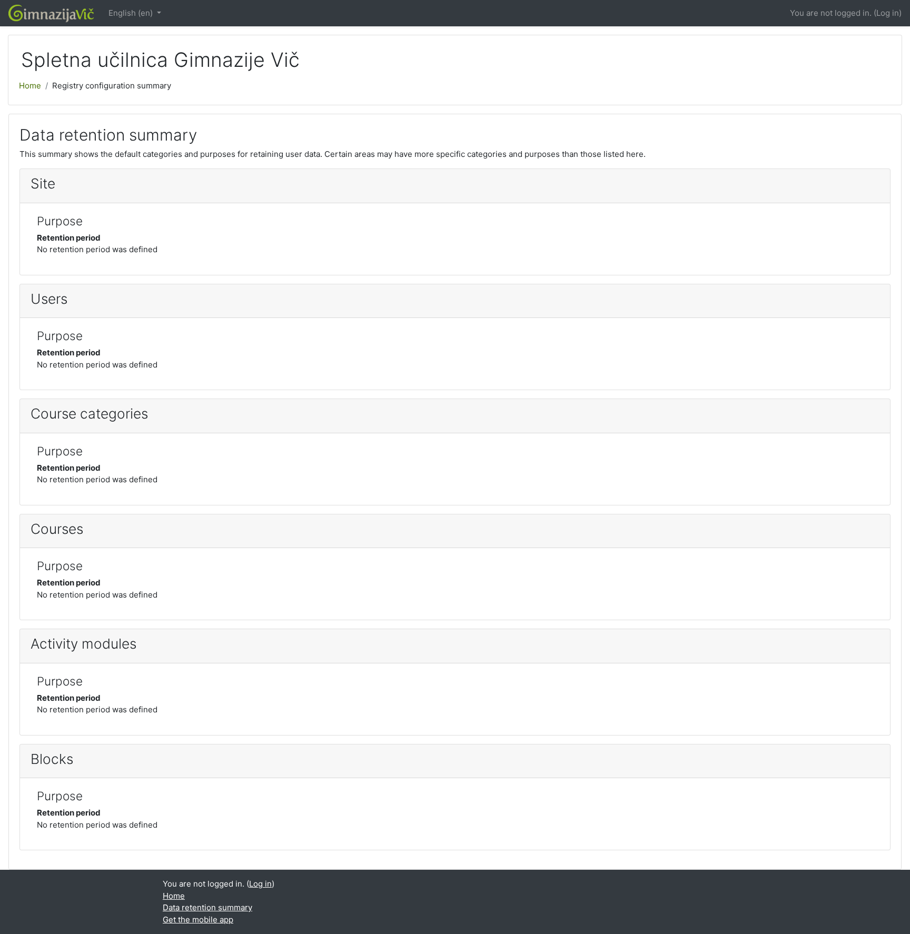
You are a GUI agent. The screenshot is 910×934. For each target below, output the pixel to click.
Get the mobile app (198, 920)
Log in (887, 13)
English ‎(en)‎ (131, 13)
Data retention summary (207, 907)
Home (30, 86)
